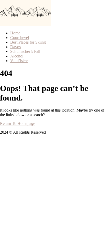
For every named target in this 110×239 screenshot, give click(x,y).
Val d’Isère (19, 60)
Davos (15, 47)
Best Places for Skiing (28, 42)
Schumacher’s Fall (25, 51)
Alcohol (16, 56)
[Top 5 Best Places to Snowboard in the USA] (13, 24)
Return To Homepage (17, 123)
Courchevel (19, 37)
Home (15, 33)
